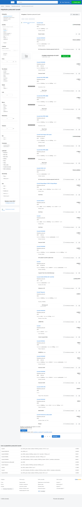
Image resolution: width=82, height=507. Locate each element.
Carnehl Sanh (40, 22)
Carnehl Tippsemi (41, 292)
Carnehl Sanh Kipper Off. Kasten (44, 134)
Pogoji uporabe (22, 482)
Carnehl (38, 215)
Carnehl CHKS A (40, 200)
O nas (2, 482)
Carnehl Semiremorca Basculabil (44, 414)
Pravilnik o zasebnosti (23, 484)
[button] (76, 34)
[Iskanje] (18, 2)
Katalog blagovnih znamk (24, 490)
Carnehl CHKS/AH (41, 38)
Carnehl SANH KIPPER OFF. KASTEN (45, 276)
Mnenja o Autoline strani (24, 488)
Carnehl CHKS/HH (41, 62)
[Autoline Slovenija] (5, 2)
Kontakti (2, 486)
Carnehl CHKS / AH (41, 168)
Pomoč (2, 484)
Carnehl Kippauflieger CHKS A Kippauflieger (47, 183)
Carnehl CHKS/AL (41, 341)
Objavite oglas (66, 56)
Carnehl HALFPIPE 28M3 (42, 77)
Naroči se (24, 430)
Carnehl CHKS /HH (41, 386)
